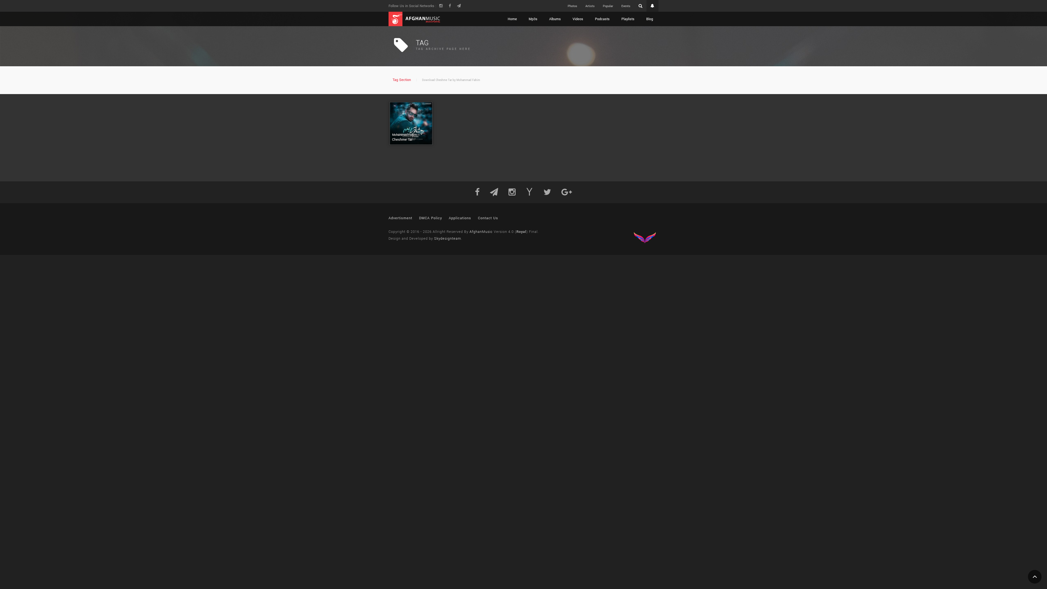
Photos (572, 6)
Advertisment (400, 218)
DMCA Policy (430, 218)
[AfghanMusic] (414, 19)
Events (625, 6)
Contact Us (488, 218)
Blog (649, 19)
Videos (578, 19)
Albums (555, 19)
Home (512, 19)
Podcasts (602, 19)
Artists (590, 6)
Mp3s (533, 19)
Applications (460, 218)
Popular (608, 6)
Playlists (627, 19)
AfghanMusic (481, 231)
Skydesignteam (447, 238)
